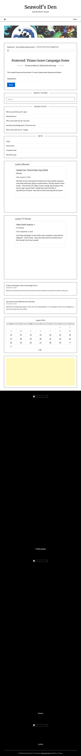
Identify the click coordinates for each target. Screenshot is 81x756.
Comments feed (11, 150)
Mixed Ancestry (11, 116)
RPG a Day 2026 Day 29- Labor (16, 112)
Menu (75, 19)
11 (21, 335)
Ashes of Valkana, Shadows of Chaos (25, 47)
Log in (8, 141)
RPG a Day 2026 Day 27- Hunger (17, 130)
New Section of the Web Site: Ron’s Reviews (20, 301)
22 (60, 339)
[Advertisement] (40, 372)
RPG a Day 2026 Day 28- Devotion (18, 121)
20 (40, 339)
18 (21, 339)
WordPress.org (11, 155)
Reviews (40, 713)
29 (60, 342)
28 (50, 342)
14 (50, 335)
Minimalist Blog (45, 753)
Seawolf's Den (40, 7)
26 (31, 342)
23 (70, 339)
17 (11, 339)
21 (50, 339)
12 (31, 335)
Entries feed (10, 146)
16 (70, 335)
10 (11, 335)
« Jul (40, 350)
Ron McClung (51, 66)
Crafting (40, 744)
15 (60, 335)
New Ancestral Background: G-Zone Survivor (21, 125)
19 (31, 339)
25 (21, 342)
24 (11, 342)
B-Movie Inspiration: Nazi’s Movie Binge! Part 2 (22, 285)
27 (40, 342)
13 (40, 335)
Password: (11, 79)
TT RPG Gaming (40, 549)
